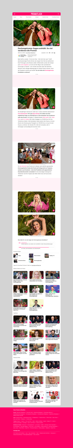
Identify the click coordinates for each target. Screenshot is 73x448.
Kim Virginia (26, 119)
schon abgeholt (25, 64)
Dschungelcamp (49, 70)
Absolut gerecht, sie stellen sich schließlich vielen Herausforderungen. (37, 244)
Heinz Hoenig (35, 113)
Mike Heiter (46, 117)
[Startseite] (36, 14)
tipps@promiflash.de (36, 265)
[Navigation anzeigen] (14, 14)
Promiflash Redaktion (30, 52)
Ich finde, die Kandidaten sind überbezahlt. (30, 248)
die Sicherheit (23, 166)
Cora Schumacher (22, 113)
